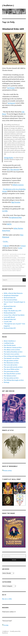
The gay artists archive (11, 360)
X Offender (6, 246)
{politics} (16, 255)
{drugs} (23, 254)
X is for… (5, 241)
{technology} (13, 257)
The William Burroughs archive (14, 380)
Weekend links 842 (10, 306)
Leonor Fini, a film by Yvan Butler (14, 315)
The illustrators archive (11, 363)
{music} (11, 255)
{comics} (19, 254)
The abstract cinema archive (13, 347)
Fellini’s (18, 185)
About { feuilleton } (10, 341)
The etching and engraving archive (15, 356)
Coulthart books (9, 343)
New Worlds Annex (10, 345)
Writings (6, 382)
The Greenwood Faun (10, 300)
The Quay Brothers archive (12, 373)
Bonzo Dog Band (11, 259)
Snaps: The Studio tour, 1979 (12, 310)
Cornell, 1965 (8, 321)
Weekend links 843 (10, 297)
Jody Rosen (18, 264)
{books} (14, 254)
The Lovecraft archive (11, 365)
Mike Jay (9, 265)
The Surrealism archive (11, 378)
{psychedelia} (5, 257)
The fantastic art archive (11, 358)
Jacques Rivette (11, 264)
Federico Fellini (16, 260)
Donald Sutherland (7, 260)
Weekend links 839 (10, 328)
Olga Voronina (15, 202)
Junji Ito (9, 224)
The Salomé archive (10, 376)
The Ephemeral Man (15, 217)
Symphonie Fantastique (11, 295)
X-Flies (20, 248)
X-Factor (23, 246)
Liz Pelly (4, 211)
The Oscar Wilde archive (11, 369)
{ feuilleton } (8, 5)
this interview (14, 169)
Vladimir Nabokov (16, 270)
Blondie (4, 259)
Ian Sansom (11, 103)
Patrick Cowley (11, 267)
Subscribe (14, 559)
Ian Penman (11, 88)
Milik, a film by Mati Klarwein (13, 293)
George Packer (8, 157)
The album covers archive (12, 349)
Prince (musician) (6, 269)
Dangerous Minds (20, 259)
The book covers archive (11, 354)
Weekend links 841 (9, 313)
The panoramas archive (11, 371)
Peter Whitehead (19, 267)
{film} (3, 255)
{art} (11, 254)
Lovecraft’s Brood (9, 317)
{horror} (7, 255)
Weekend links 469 (13, 29)
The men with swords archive (13, 367)
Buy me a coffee (7, 599)
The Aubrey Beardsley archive (13, 352)
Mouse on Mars (15, 265)
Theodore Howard (7, 270)
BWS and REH (8, 308)
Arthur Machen (21, 257)
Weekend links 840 (10, 319)
